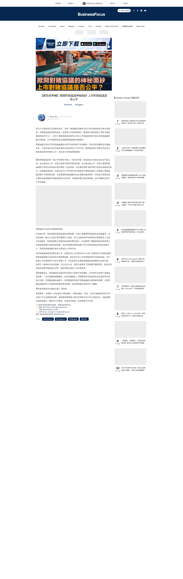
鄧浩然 (84, 319)
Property (81, 26)
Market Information (111, 26)
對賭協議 (73, 319)
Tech (90, 26)
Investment (52, 26)
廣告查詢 (112, 3)
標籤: (38, 319)
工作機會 (125, 3)
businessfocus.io (63, 312)
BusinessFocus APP (50, 309)
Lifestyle (98, 26)
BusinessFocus (61, 307)
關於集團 (57, 3)
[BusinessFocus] (91, 14)
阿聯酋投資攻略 (127, 26)
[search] (134, 11)
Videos (62, 26)
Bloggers (71, 26)
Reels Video (140, 26)
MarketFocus (59, 314)
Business (42, 26)
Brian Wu (54, 117)
